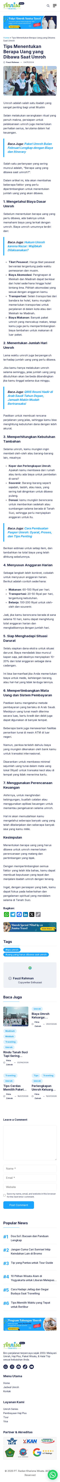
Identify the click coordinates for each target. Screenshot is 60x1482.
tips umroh (12, 949)
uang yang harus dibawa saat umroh (27, 954)
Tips (36, 1075)
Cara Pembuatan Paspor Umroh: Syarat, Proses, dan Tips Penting (30, 532)
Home (6, 37)
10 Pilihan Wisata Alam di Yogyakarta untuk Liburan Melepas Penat (32, 1280)
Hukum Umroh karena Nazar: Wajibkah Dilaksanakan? (26, 246)
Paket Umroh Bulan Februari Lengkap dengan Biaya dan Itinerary (30, 147)
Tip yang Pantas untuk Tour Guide (32, 1262)
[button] (48, 6)
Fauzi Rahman (12, 62)
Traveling (10, 1042)
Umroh (8, 1047)
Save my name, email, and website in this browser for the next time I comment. (31, 1195)
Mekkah (9, 1036)
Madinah (10, 1031)
